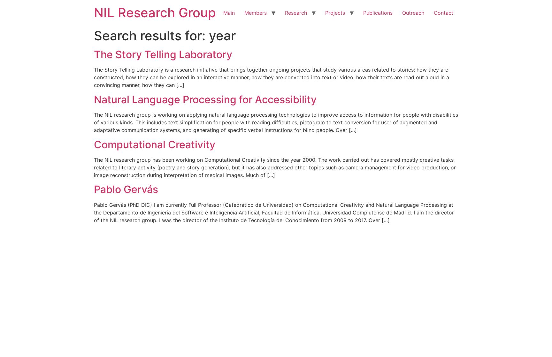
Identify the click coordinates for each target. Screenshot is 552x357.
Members (255, 13)
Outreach (413, 13)
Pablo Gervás (126, 189)
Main (229, 13)
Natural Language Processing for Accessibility (205, 99)
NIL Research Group (155, 12)
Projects (335, 13)
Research (296, 13)
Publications (378, 13)
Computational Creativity (154, 144)
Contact (443, 13)
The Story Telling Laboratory (163, 54)
